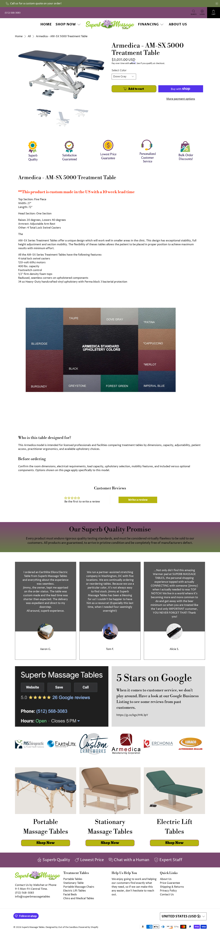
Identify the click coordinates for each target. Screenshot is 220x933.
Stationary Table (73, 883)
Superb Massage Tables (33, 927)
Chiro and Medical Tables (78, 898)
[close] (216, 3)
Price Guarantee (170, 883)
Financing (148, 24)
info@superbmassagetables (32, 896)
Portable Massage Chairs (78, 887)
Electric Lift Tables (74, 890)
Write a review (138, 500)
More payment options (180, 99)
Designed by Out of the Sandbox (62, 927)
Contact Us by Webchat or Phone (35, 885)
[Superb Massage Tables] (110, 24)
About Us (178, 24)
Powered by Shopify (88, 927)
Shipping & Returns (172, 887)
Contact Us (167, 894)
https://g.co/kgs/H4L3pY (132, 715)
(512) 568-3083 (24, 893)
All (29, 36)
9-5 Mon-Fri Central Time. (31, 889)
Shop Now (66, 24)
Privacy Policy (168, 890)
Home (46, 24)
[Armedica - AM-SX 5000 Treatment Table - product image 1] (61, 73)
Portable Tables (72, 879)
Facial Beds (70, 894)
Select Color (119, 70)
